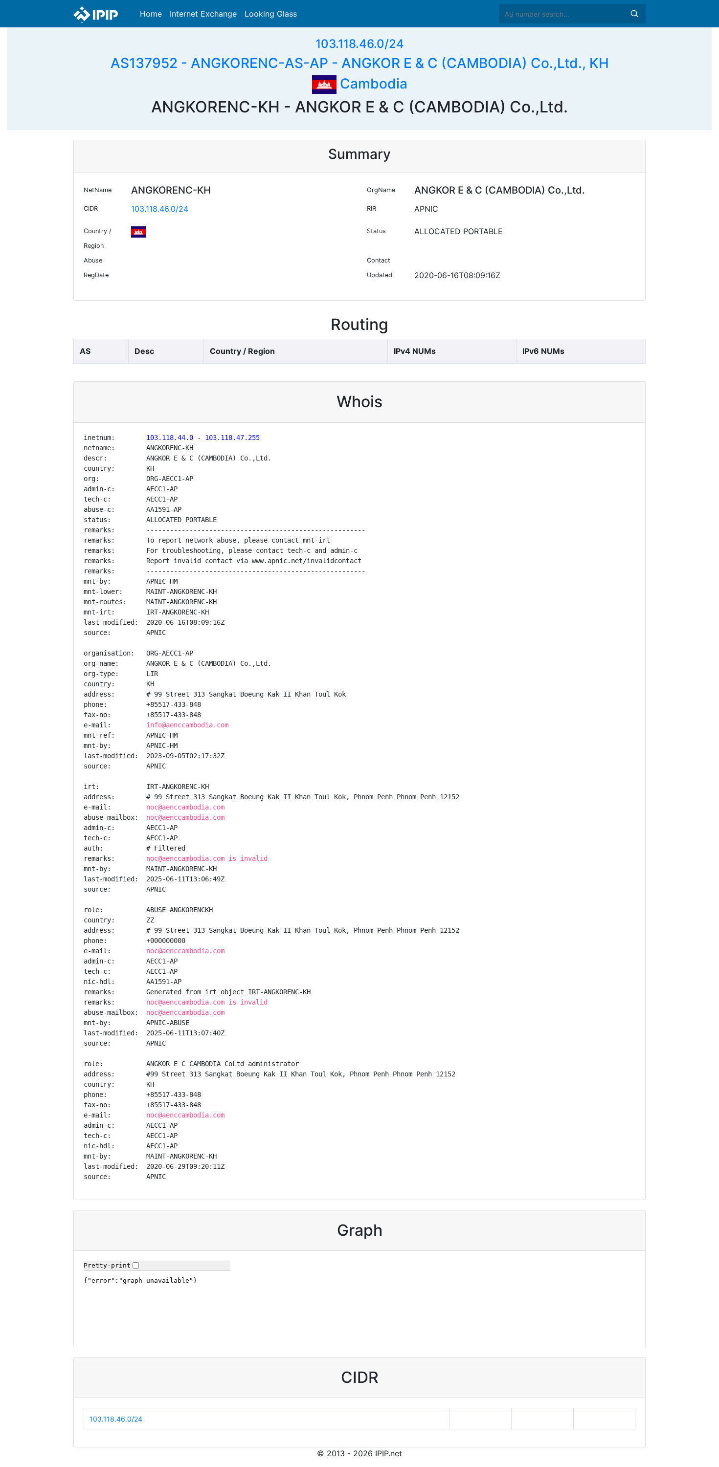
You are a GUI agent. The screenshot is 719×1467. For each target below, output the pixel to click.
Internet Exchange (203, 14)
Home (151, 14)
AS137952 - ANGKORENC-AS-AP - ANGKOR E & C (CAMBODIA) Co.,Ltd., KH (360, 63)
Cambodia (372, 83)
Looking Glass (271, 14)
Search (634, 13)
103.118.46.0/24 (359, 44)
